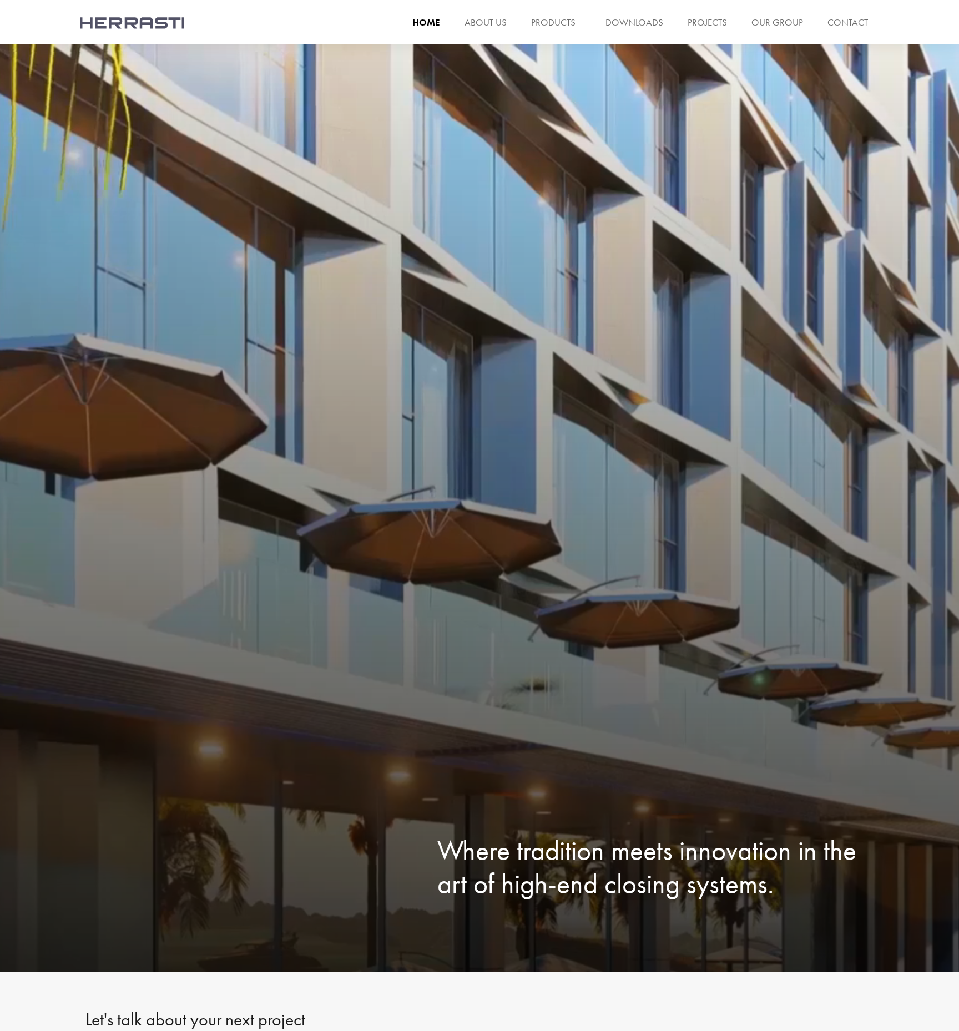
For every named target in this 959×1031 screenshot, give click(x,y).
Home (426, 22)
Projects (707, 22)
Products (553, 22)
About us (486, 22)
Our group (777, 22)
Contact (847, 22)
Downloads (634, 22)
